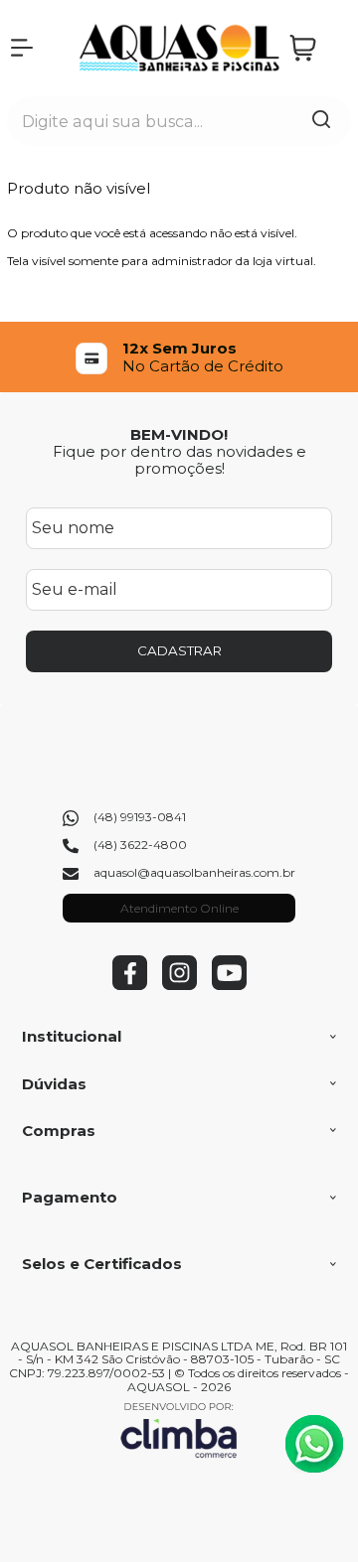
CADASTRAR (179, 650)
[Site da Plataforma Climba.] (179, 1429)
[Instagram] (179, 985)
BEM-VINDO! (179, 434)
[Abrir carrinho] (315, 48)
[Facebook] (129, 985)
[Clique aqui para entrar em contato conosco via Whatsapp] (314, 1444)
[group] (179, 357)
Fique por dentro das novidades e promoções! (179, 460)
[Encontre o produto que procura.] (321, 121)
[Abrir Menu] (22, 48)
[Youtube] (229, 985)
